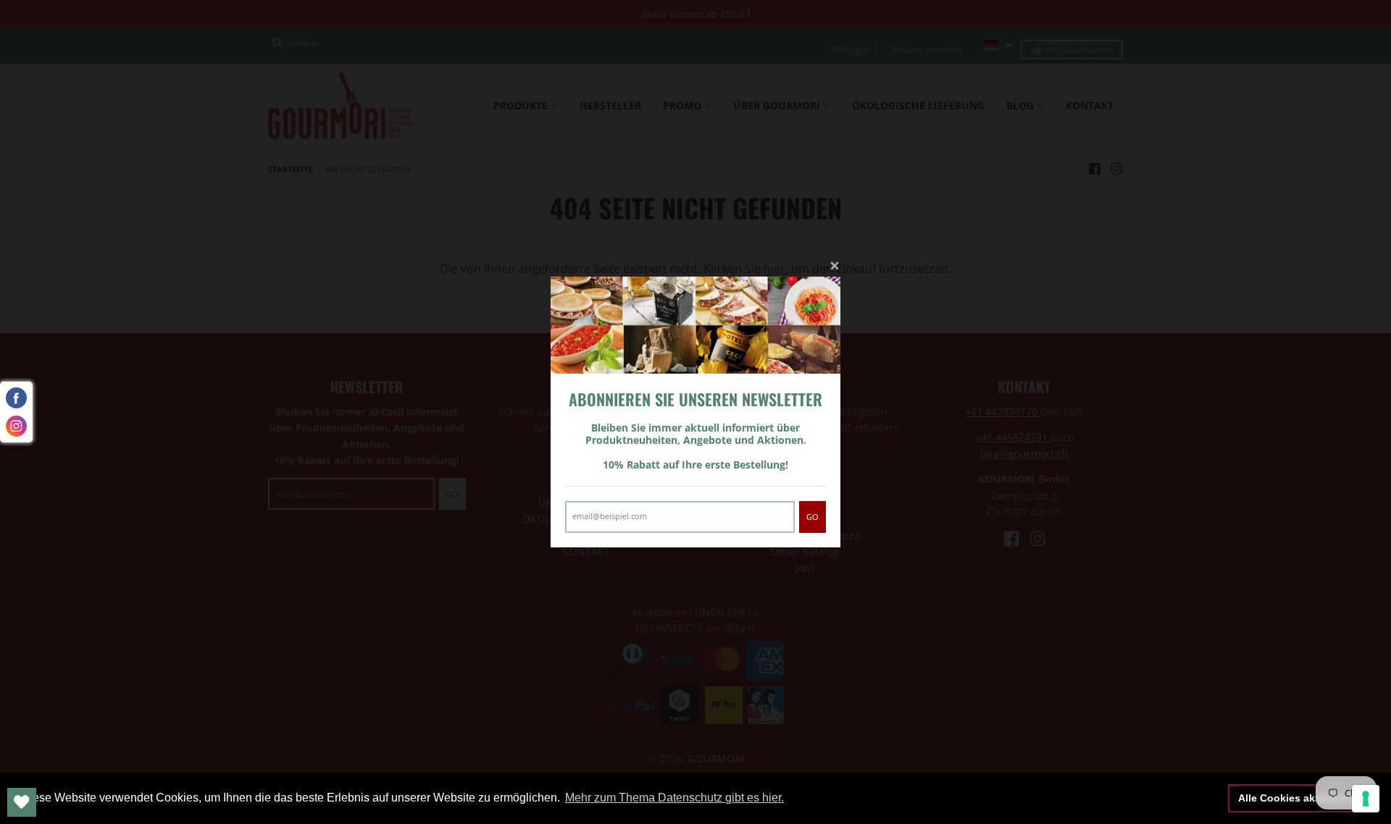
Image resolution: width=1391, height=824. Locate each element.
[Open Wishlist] (21, 802)
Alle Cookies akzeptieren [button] (1299, 798)
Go (812, 516)
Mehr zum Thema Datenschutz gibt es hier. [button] (674, 797)
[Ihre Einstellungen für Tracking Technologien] (1365, 798)
